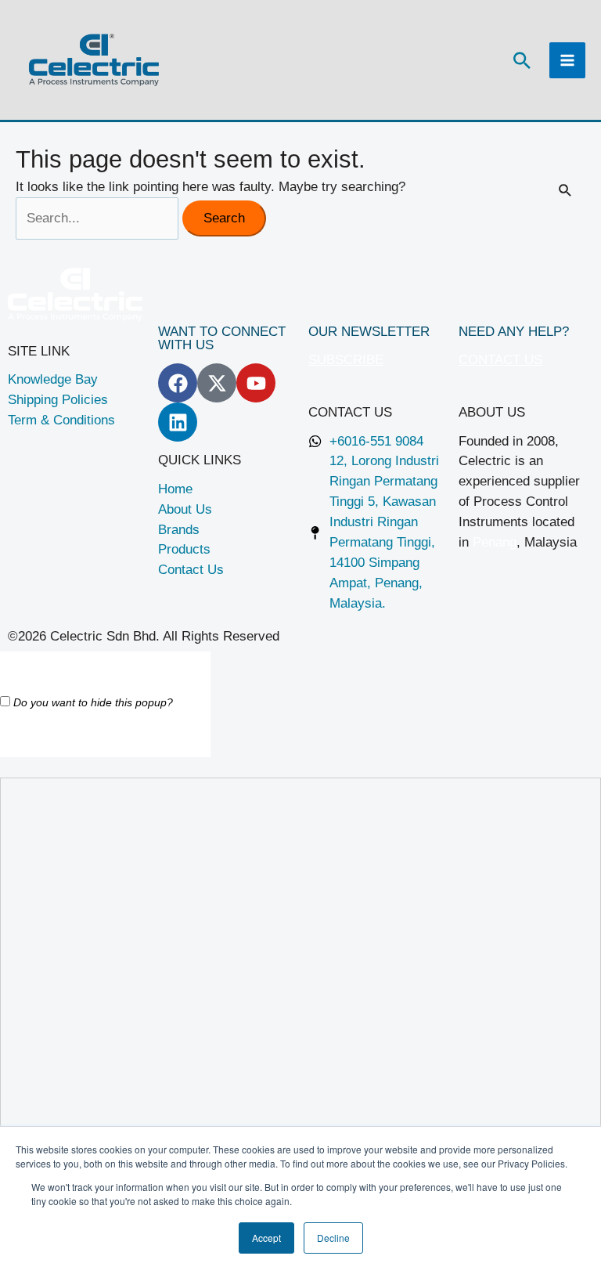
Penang (494, 542)
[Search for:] (99, 218)
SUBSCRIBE (345, 359)
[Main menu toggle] (567, 60)
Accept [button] (266, 1237)
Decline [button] (333, 1237)
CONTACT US (500, 359)
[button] (522, 60)
